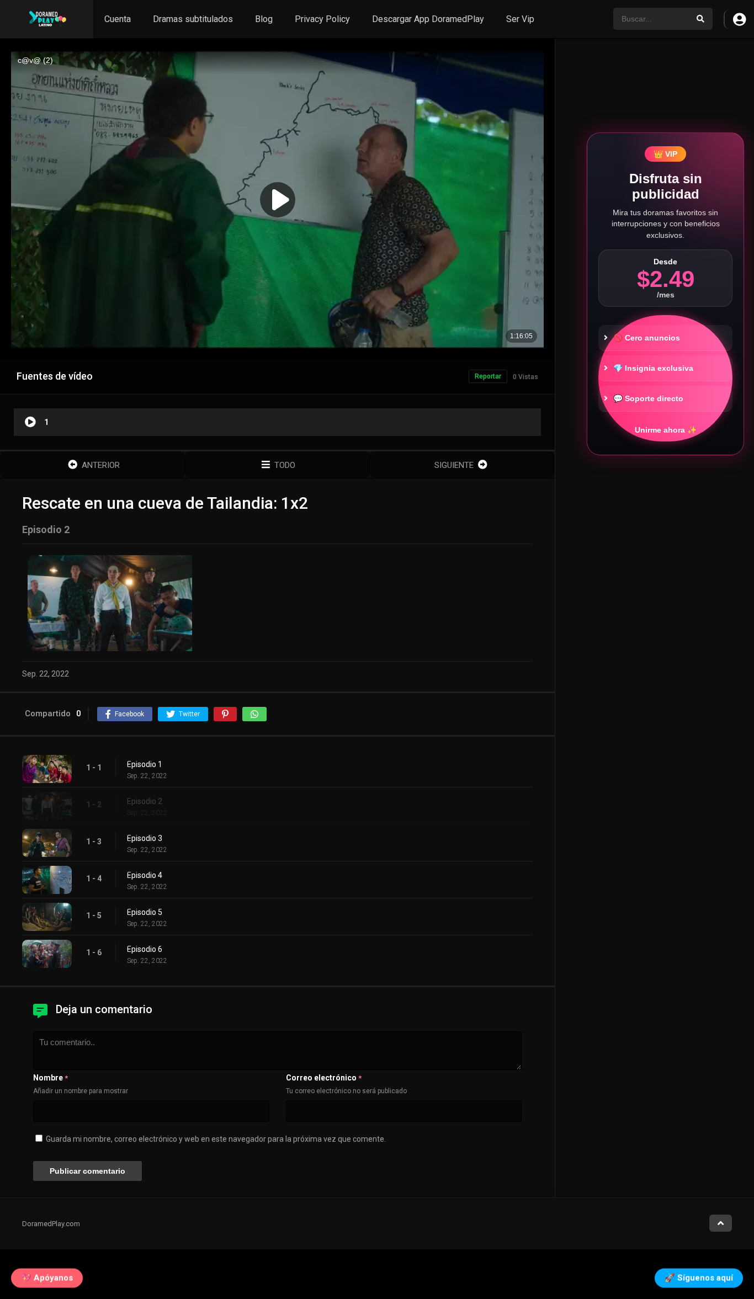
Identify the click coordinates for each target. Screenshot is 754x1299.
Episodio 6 (144, 949)
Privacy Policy (322, 19)
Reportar (488, 376)
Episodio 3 (144, 838)
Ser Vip (520, 19)
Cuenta (117, 19)
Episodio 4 (144, 875)
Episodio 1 (144, 764)
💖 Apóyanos (47, 1277)
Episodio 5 (144, 912)
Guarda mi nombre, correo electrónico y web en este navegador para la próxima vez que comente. (216, 1139)
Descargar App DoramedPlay (428, 19)
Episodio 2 (144, 801)
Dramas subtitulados (193, 19)
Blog (264, 19)
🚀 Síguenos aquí (699, 1277)
